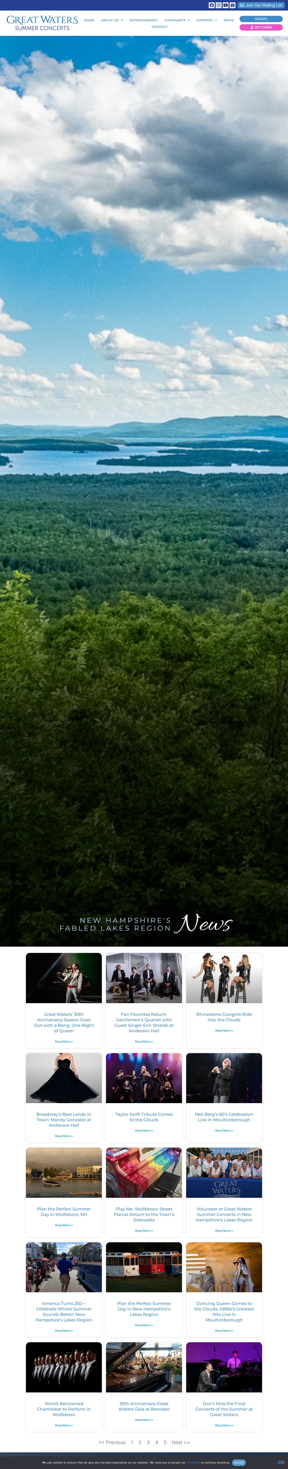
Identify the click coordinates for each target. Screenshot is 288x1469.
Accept (239, 1462)
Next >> (181, 1442)
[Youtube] (226, 5)
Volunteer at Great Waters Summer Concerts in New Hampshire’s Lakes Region (224, 1214)
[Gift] (233, 5)
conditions (193, 1462)
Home (89, 20)
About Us (110, 20)
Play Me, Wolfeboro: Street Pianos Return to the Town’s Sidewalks (144, 1214)
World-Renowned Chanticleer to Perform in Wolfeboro (64, 1409)
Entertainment (144, 20)
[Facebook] (212, 5)
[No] (281, 1462)
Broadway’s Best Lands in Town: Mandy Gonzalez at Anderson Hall (63, 1120)
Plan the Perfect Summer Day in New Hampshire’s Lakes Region (144, 1309)
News (229, 20)
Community (175, 20)
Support (205, 20)
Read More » (64, 1041)
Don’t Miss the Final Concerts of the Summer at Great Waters (224, 1409)
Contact (160, 27)
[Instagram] (219, 5)
